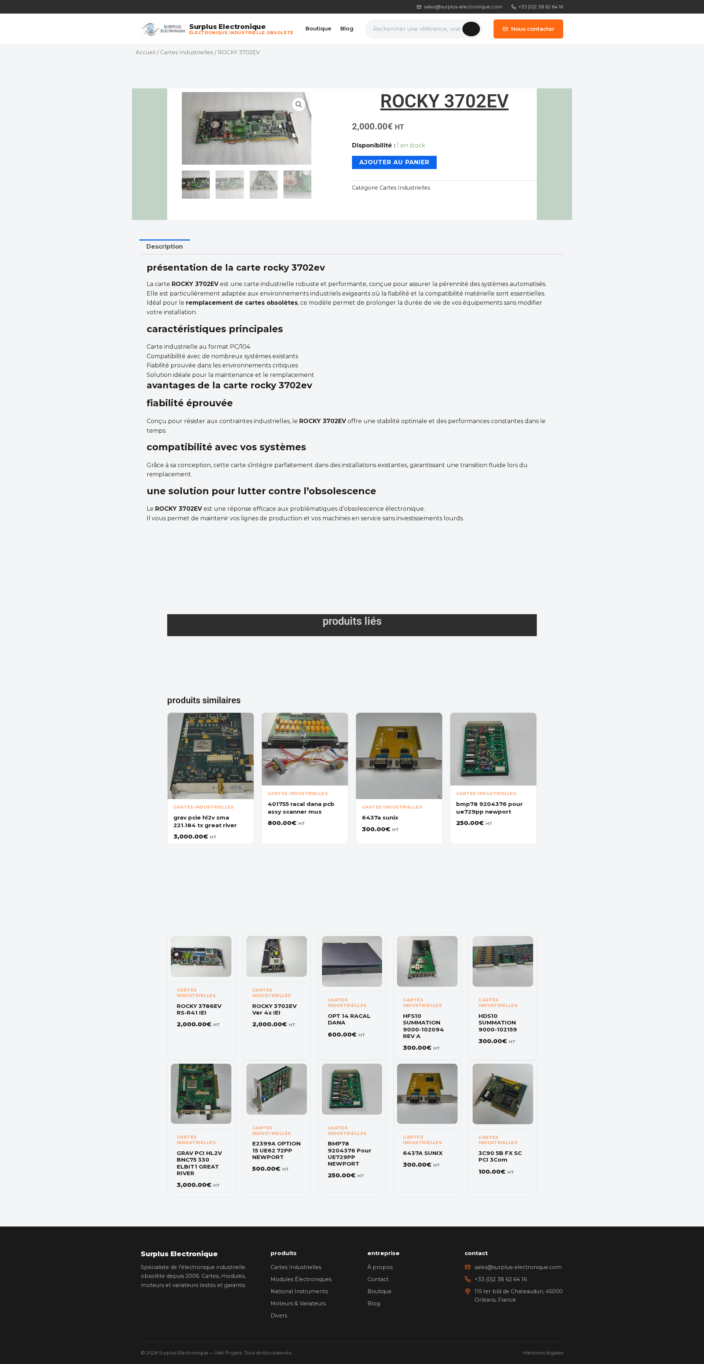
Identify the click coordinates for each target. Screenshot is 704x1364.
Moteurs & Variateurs (298, 1303)
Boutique (318, 28)
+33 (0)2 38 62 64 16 (540, 7)
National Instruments (299, 1291)
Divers (279, 1315)
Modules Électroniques (301, 1279)
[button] (298, 104)
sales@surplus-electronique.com (463, 7)
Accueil (145, 52)
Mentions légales (543, 1353)
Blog (346, 28)
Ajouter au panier (394, 162)
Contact (378, 1279)
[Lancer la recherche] (471, 29)
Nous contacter (532, 28)
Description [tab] (164, 246)
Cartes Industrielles (186, 52)
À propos (380, 1267)
